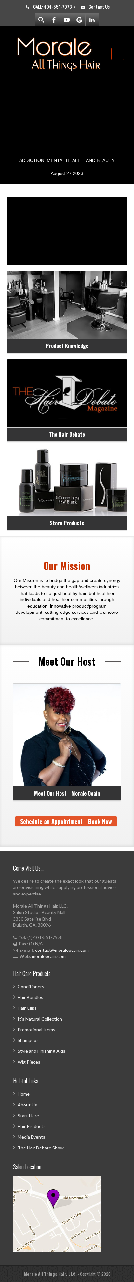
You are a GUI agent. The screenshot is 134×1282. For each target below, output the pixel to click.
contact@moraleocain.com (62, 950)
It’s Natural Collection (40, 1018)
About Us (27, 1104)
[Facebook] (53, 19)
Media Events (31, 1137)
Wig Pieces (29, 1061)
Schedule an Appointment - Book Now (66, 821)
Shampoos (28, 1040)
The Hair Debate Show (41, 1147)
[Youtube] (66, 19)
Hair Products (32, 1126)
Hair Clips (27, 1008)
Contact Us (98, 6)
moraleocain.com (49, 956)
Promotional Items (36, 1029)
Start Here (28, 1115)
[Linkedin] (92, 19)
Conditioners (31, 986)
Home (24, 1094)
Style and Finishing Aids (41, 1051)
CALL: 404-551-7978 (52, 6)
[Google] (79, 19)
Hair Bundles (30, 997)
